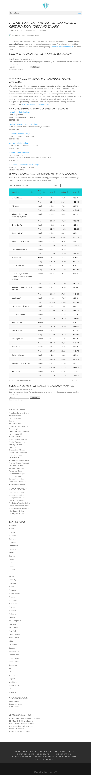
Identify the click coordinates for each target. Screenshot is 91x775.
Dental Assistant (15, 418)
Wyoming (12, 692)
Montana (12, 610)
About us (28, 751)
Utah (11, 672)
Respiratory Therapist (17, 474)
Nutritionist (13, 447)
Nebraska (12, 614)
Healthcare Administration (19, 431)
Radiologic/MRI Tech (16, 468)
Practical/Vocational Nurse (19, 460)
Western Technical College (19, 152)
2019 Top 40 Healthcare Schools (21, 721)
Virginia (12, 679)
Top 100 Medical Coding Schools (21, 726)
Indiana (12, 569)
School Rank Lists (66, 757)
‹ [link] (72, 380)
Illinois (11, 566)
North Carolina (14, 634)
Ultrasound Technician (17, 481)
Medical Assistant (15, 437)
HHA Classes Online (16, 511)
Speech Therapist (15, 476)
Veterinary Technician (17, 484)
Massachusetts (14, 593)
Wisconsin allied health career (61, 47)
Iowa (11, 573)
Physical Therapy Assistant (19, 463)
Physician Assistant (16, 466)
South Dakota (14, 662)
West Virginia (14, 685)
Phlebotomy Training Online (19, 503)
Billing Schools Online (17, 498)
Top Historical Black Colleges (19, 731)
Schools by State (44, 757)
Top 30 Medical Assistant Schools (21, 724)
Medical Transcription (17, 442)
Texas (11, 668)
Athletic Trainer (15, 416)
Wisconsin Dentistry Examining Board (35, 104)
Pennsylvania (14, 651)
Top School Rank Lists (20, 715)
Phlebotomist (14, 458)
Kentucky (12, 580)
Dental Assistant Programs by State (33, 30)
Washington (13, 682)
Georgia (12, 556)
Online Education (61, 754)
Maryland (12, 590)
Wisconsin (13, 689)
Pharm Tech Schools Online (19, 506)
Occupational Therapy (17, 450)
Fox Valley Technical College (19, 112)
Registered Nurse (15, 471)
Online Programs (17, 489)
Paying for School (18, 698)
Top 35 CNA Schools (16, 729)
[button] (31, 192)
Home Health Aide (16, 434)
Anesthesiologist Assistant (19, 413)
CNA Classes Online (16, 492)
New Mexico (13, 627)
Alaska (11, 529)
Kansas (11, 576)
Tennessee (13, 665)
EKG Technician (15, 423)
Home (17, 751)
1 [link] (76, 380)
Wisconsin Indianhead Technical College (24, 164)
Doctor (11, 421)
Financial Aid (14, 701)
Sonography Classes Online (19, 508)
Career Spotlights (64, 751)
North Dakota (14, 638)
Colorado (12, 542)
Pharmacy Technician (17, 455)
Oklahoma (13, 645)
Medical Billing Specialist (18, 439)
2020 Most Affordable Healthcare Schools (24, 718)
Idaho (11, 563)
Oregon (12, 648)
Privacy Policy (43, 751)
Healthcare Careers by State (33, 754)
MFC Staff (14, 30)
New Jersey (13, 624)
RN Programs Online (16, 513)
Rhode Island (14, 655)
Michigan (12, 597)
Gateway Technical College (19, 143)
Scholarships (14, 706)
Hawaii (11, 559)
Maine (11, 587)
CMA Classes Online (16, 495)
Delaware (12, 549)
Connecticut (13, 546)
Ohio (11, 641)
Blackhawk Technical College (19, 134)
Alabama (12, 525)
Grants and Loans (15, 704)
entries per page (22, 185)
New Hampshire (15, 621)
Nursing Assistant (15, 445)
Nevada (12, 617)
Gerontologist (14, 429)
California (12, 539)
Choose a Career (17, 409)
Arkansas (12, 535)
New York (12, 631)
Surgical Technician (16, 479)
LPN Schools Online (16, 500)
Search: (57, 185)
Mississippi (13, 604)
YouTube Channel (44, 760)
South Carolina (14, 658)
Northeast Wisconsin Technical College (23, 124)
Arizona (12, 532)
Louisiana (12, 583)
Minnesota (13, 600)
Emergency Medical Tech (18, 426)
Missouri (12, 607)
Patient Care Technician (18, 452)
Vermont (12, 675)
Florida (11, 552)
